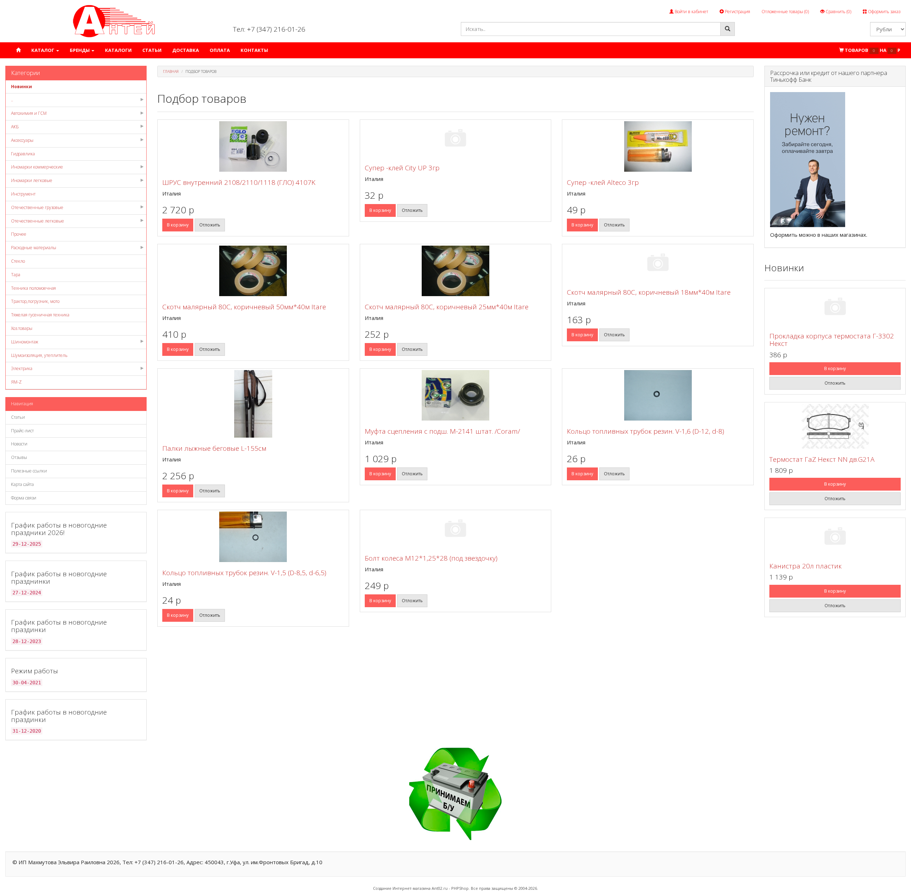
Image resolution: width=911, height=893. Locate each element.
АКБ (15, 127)
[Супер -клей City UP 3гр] (456, 139)
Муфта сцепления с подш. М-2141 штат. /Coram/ (442, 431)
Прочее (18, 234)
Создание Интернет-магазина (402, 888)
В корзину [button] (178, 225)
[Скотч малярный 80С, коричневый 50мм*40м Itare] (253, 271)
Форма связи (23, 498)
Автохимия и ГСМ (29, 113)
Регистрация (737, 12)
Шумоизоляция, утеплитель (39, 355)
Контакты (254, 50)
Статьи (152, 50)
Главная (171, 71)
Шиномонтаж (24, 342)
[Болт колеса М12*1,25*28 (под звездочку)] (456, 529)
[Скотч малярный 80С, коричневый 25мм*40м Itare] (456, 271)
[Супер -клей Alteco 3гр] (658, 146)
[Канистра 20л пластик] (835, 537)
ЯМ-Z (16, 382)
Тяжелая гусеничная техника (40, 315)
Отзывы (19, 457)
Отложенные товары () (785, 12)
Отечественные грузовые (37, 207)
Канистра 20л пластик (805, 566)
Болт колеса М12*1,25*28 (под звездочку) (431, 558)
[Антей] (114, 21)
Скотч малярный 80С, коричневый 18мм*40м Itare (649, 292)
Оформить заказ (883, 12)
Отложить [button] (209, 225)
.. (12, 100)
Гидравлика (23, 154)
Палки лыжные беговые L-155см (214, 448)
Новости (19, 444)
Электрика (21, 368)
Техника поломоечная (33, 288)
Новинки (21, 87)
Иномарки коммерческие (37, 167)
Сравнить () (838, 12)
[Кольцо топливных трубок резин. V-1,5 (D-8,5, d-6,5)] (253, 537)
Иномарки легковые (31, 180)
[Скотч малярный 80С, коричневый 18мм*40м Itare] (658, 264)
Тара (15, 275)
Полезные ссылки (29, 471)
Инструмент (23, 194)
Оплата (220, 50)
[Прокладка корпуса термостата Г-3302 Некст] (835, 308)
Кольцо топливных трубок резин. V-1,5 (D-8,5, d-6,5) (244, 572)
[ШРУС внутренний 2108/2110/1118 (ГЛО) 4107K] (253, 146)
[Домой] (18, 50)
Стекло (18, 261)
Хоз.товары (21, 328)
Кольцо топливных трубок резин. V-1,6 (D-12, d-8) (645, 431)
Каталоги (118, 50)
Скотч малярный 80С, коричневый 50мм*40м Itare (244, 306)
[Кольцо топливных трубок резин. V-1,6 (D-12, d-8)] (658, 395)
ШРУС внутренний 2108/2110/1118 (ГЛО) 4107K (238, 182)
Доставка (185, 50)
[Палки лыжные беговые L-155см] (253, 404)
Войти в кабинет (691, 12)
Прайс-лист (22, 431)
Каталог (43, 50)
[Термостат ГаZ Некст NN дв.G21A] (835, 426)
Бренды (80, 50)
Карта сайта (22, 484)
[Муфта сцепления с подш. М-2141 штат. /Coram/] (456, 395)
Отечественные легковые (37, 221)
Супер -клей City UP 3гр (402, 167)
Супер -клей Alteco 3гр (603, 182)
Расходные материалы (33, 248)
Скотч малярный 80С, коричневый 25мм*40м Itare (446, 306)
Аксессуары (22, 140)
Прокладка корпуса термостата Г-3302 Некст (831, 339)
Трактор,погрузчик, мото (35, 301)
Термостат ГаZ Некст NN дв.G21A (821, 459)
